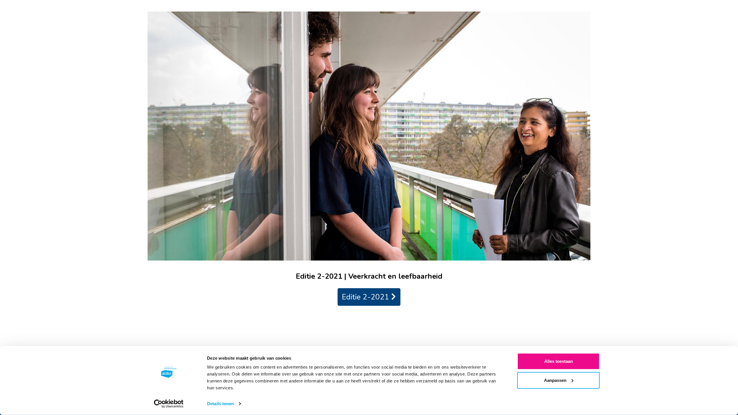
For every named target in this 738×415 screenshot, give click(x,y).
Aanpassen (555, 380)
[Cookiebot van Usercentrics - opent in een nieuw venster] (169, 403)
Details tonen (220, 403)
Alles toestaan (558, 361)
